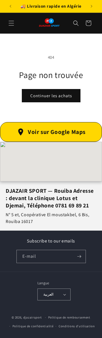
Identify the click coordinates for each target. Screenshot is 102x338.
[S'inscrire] (79, 256)
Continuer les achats (51, 95)
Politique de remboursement (69, 317)
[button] (11, 23)
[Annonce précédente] (10, 6)
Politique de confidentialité (33, 326)
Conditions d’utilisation (77, 326)
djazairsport (32, 317)
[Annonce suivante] (91, 6)
